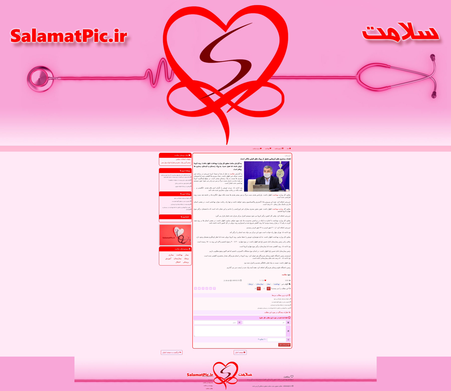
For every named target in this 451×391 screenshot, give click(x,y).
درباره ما (210, 380)
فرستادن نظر (284, 345)
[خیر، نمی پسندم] (259, 288)
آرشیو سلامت (278, 148)
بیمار (268, 284)
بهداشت (267, 148)
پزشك (251, 284)
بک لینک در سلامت (208, 382)
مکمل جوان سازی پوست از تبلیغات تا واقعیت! (179, 180)
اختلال (178, 262)
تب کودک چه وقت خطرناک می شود (282, 299)
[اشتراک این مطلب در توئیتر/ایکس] (199, 288)
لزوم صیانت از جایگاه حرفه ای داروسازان (280, 305)
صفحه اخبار (239, 352)
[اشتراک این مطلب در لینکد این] (210, 288)
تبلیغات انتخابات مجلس (183, 159)
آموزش (168, 258)
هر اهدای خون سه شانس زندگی (182, 183)
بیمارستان (260, 284)
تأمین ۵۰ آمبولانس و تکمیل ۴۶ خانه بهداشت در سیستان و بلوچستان (274, 308)
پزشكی (186, 262)
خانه (288, 148)
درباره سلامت (256, 148)
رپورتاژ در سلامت (208, 385)
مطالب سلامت (209, 388)
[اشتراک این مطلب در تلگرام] (206, 288)
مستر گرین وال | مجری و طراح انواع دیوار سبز (176, 162)
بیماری (171, 255)
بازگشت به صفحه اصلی (170, 352)
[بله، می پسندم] (268, 288)
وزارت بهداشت (277, 209)
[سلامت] (225, 75)
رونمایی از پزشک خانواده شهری (182, 186)
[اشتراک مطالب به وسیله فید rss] (195, 288)
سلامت (232, 174)
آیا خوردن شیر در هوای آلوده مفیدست (281, 302)
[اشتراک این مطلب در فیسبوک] (203, 288)
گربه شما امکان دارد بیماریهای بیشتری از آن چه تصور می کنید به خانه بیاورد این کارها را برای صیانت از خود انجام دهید (175, 176)
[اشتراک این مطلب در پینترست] (214, 288)
